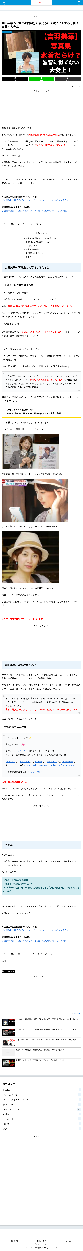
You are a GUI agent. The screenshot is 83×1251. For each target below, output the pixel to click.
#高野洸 (38, 761)
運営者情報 (14, 1241)
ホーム (68, 1241)
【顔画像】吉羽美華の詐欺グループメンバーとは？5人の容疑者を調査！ (35, 200)
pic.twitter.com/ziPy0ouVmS (61, 765)
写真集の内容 (33, 246)
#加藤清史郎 (67, 761)
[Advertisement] (41, 108)
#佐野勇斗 (52, 761)
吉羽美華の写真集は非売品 (39, 242)
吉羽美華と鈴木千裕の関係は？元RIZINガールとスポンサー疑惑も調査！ (35, 211)
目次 (38, 233)
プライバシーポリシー (41, 1244)
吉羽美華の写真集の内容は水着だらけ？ (42, 238)
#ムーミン (23, 751)
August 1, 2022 (35, 772)
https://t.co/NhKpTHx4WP (35, 765)
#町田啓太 (10, 761)
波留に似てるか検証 (36, 253)
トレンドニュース (9, 971)
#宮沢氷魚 (25, 761)
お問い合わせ (41, 1241)
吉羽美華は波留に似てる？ (37, 249)
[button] (68, 79)
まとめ (28, 257)
